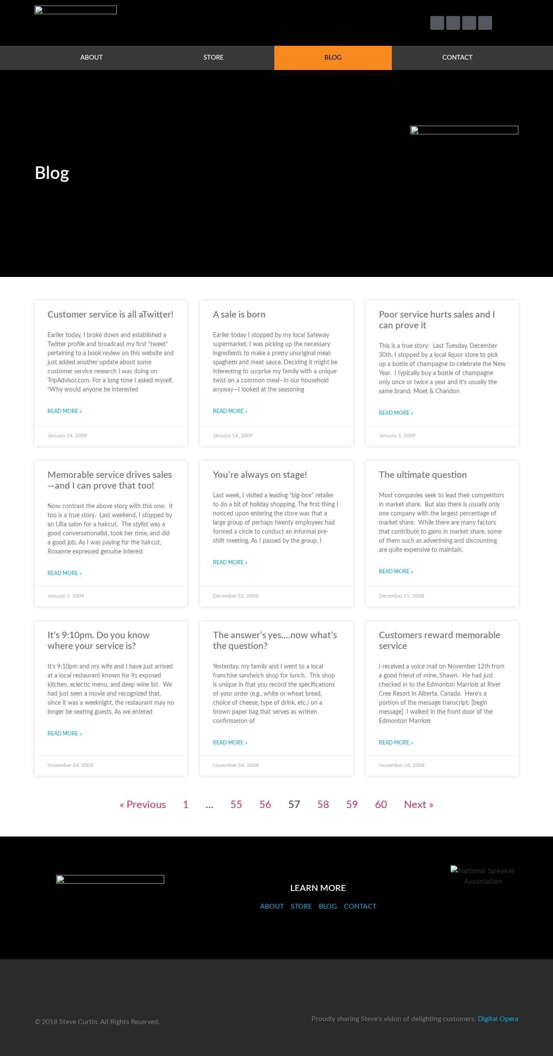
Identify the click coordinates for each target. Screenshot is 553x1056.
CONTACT (457, 57)
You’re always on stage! (260, 475)
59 (352, 805)
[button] (508, 23)
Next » (418, 805)
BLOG (333, 57)
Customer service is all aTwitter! (111, 314)
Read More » (65, 411)
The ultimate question (423, 475)
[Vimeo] (453, 23)
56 (265, 805)
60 (381, 805)
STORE (213, 57)
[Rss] (485, 23)
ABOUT (91, 57)
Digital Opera (498, 1018)
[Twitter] (437, 23)
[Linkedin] (469, 23)
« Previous (143, 805)
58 (323, 805)
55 (236, 805)
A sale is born (239, 314)
